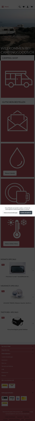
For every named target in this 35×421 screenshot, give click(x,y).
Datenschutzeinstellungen (11, 212)
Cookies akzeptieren (25, 212)
